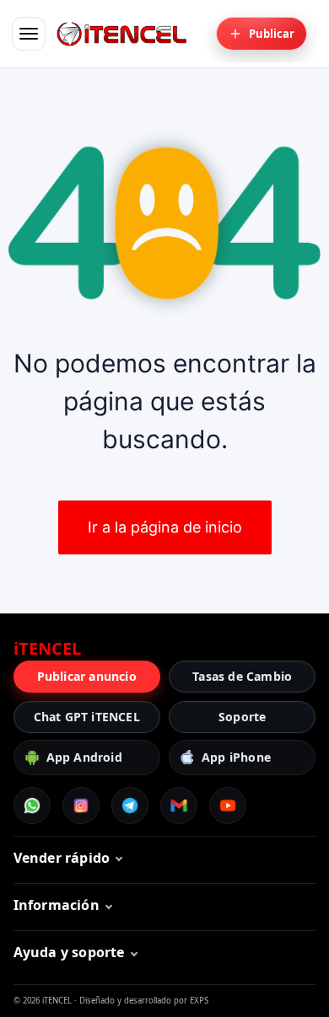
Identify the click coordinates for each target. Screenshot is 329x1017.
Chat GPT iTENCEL (87, 717)
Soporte (242, 717)
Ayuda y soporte (69, 952)
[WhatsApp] (32, 805)
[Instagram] (81, 805)
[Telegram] (129, 805)
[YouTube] (227, 805)
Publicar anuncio (87, 676)
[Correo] (178, 805)
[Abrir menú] (29, 34)
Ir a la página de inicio (165, 527)
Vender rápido (62, 857)
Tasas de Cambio (242, 676)
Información (56, 905)
